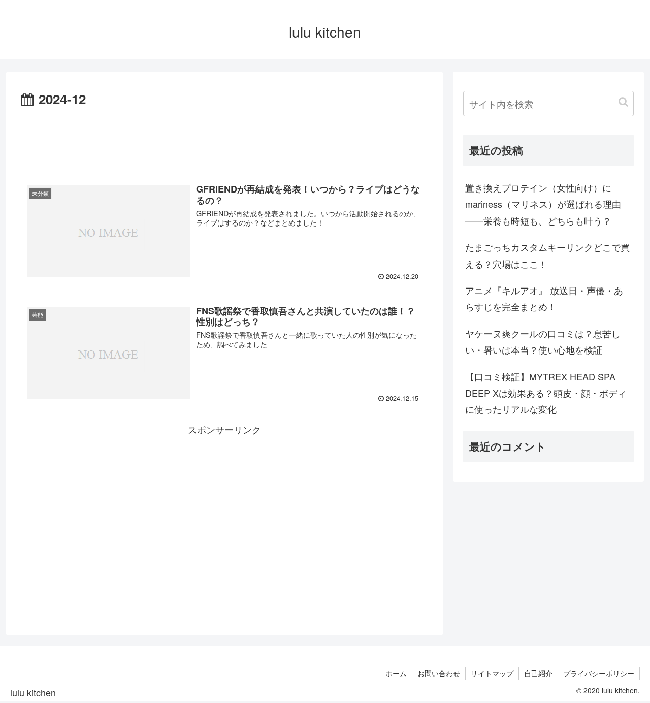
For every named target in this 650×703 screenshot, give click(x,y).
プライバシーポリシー (598, 673)
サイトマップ (492, 673)
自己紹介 (538, 673)
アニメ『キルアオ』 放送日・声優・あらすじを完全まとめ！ (544, 298)
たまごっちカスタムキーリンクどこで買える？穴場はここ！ (547, 255)
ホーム (396, 673)
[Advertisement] (224, 139)
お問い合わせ (438, 673)
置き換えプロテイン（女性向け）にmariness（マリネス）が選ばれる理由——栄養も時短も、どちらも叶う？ (543, 204)
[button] (623, 102)
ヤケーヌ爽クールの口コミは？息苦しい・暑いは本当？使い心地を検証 (543, 341)
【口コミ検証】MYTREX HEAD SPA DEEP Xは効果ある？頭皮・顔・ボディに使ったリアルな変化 (546, 393)
